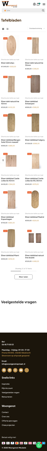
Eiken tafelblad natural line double (34, 256)
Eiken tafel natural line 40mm (10, 102)
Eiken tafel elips (7, 63)
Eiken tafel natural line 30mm (34, 64)
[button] (34, 4)
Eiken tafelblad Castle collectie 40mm (10, 179)
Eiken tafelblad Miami (10, 255)
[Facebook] (4, 370)
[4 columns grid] (3, 29)
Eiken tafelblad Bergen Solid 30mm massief (10, 141)
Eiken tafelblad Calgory (35, 140)
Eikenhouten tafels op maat (10, 59)
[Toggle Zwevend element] (39, 445)
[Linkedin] (9, 370)
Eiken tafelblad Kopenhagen (7, 218)
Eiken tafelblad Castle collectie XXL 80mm (34, 179)
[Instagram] (15, 370)
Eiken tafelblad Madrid (34, 217)
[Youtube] (21, 370)
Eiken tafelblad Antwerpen (31, 102)
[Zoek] (43, 10)
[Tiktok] (26, 370)
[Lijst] (8, 29)
